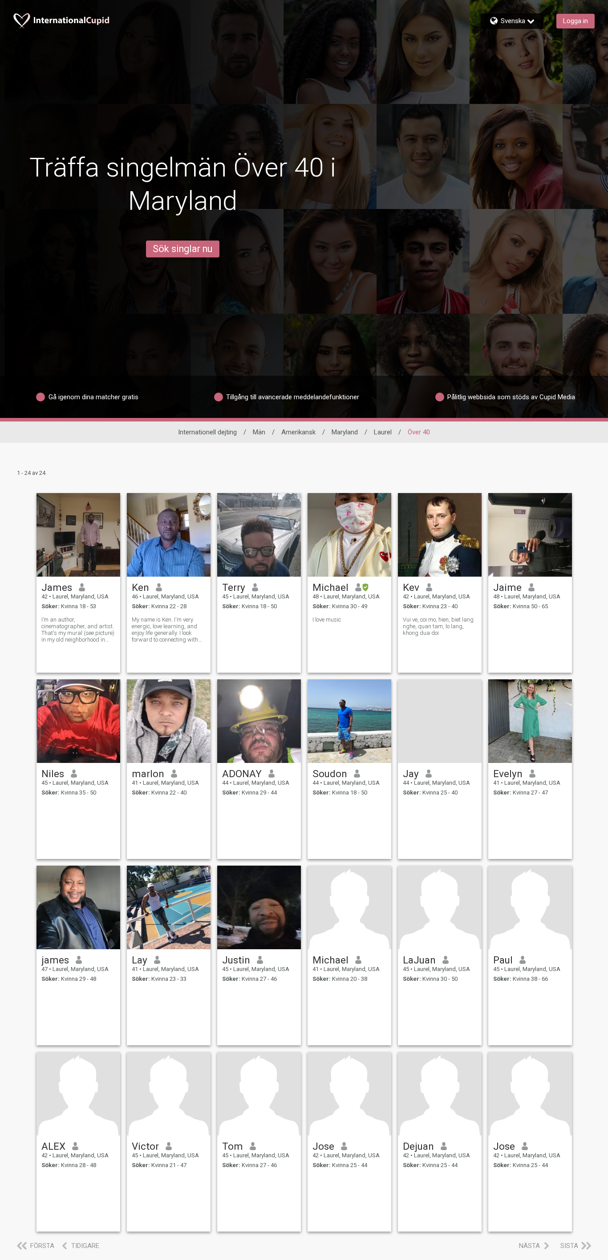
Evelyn (508, 773)
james (55, 960)
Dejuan (418, 1146)
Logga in (575, 21)
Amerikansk (298, 432)
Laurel (383, 432)
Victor (145, 1146)
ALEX (53, 1146)
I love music (326, 619)
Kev (411, 587)
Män (259, 432)
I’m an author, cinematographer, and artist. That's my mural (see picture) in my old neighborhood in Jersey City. (77, 629)
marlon (148, 773)
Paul (503, 960)
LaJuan (419, 960)
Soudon (329, 773)
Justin (236, 960)
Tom (232, 1146)
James (56, 587)
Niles (52, 773)
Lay (139, 960)
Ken (140, 587)
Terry (233, 587)
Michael (330, 587)
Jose (323, 1146)
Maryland (345, 432)
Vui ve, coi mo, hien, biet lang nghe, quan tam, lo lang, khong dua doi (438, 626)
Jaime (507, 587)
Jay (411, 773)
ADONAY (242, 773)
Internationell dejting (207, 432)
